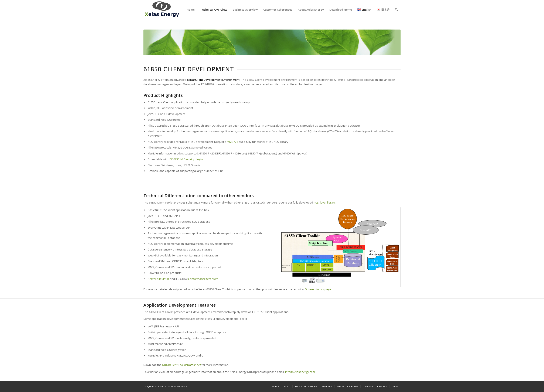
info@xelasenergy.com (300, 372)
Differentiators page (317, 289)
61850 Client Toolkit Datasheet (181, 365)
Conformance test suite (203, 279)
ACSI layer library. (325, 202)
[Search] (396, 9)
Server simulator (158, 279)
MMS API (233, 142)
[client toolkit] (340, 247)
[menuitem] (190, 9)
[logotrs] (161, 9)
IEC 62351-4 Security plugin (185, 159)
